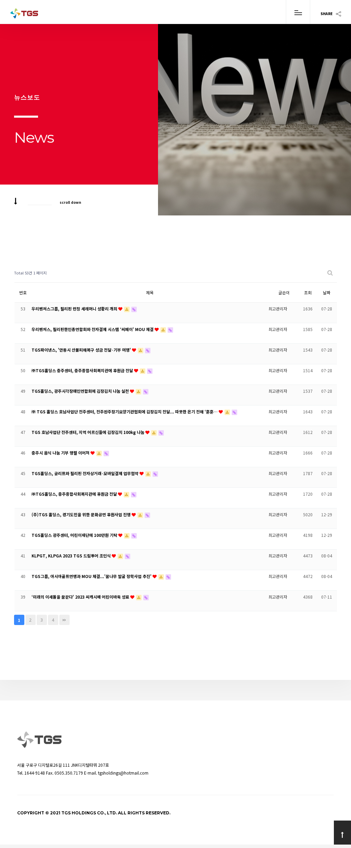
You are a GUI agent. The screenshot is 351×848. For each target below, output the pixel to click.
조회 (308, 292)
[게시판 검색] (330, 273)
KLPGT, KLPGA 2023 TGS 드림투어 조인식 (72, 555)
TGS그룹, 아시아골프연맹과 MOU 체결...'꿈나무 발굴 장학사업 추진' (92, 576)
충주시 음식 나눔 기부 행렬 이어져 (61, 453)
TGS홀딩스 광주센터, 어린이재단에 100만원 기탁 (75, 535)
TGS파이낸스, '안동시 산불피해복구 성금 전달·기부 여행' (82, 350)
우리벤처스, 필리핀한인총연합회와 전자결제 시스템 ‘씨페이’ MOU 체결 (93, 329)
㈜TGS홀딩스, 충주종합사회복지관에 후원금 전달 (75, 494)
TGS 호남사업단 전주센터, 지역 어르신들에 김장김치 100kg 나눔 (88, 432)
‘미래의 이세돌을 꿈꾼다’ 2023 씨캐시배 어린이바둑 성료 (81, 597)
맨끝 (64, 620)
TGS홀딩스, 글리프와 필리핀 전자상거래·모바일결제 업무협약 (86, 473)
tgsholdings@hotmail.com (123, 773)
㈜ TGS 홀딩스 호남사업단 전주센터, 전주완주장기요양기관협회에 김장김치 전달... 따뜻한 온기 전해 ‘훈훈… (125, 411)
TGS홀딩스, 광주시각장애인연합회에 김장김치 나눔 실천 (81, 391)
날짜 (326, 292)
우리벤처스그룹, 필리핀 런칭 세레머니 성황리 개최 (75, 308)
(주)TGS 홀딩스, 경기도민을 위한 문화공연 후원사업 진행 (82, 514)
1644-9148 (34, 773)
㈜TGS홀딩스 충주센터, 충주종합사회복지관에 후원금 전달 (83, 370)
